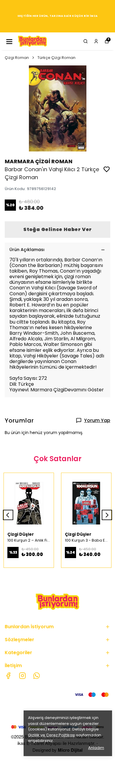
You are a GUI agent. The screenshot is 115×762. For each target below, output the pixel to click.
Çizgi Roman (17, 57)
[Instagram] (22, 675)
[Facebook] (8, 675)
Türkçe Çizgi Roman (56, 57)
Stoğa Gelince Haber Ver (57, 229)
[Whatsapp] (36, 675)
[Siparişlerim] (96, 41)
